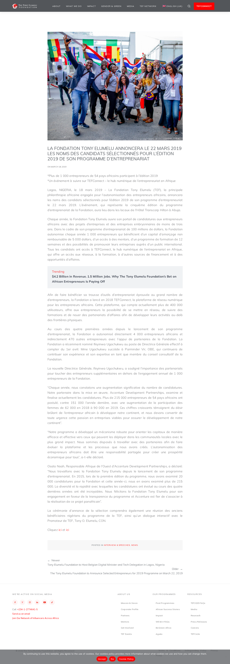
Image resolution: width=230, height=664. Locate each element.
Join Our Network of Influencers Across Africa (35, 618)
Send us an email (21, 613)
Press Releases (199, 621)
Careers (195, 628)
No (112, 659)
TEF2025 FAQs (198, 603)
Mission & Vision (129, 603)
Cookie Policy (126, 659)
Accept (102, 659)
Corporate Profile (129, 609)
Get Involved (127, 628)
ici (60, 530)
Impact (91, 6)
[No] (225, 656)
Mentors (125, 621)
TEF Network (148, 6)
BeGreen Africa (163, 628)
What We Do (74, 6)
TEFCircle (195, 634)
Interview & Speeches (117, 545)
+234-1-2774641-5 (27, 609)
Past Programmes (165, 603)
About (56, 6)
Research (196, 615)
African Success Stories (168, 609)
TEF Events (126, 634)
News (134, 545)
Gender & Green (111, 6)
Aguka (159, 634)
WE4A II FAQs (163, 621)
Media (130, 6)
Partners (125, 615)
